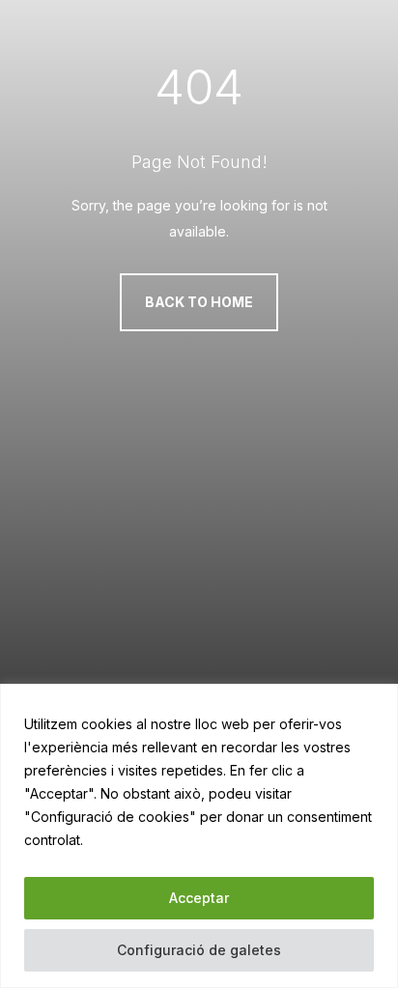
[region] (199, 836)
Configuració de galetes (199, 950)
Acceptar (199, 897)
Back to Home (199, 302)
